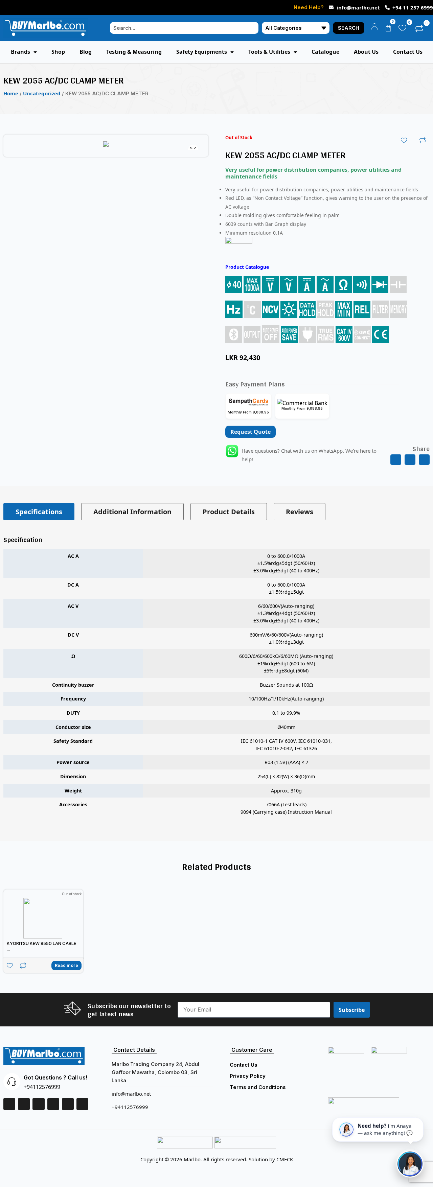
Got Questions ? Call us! (55, 1077)
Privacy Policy (248, 1076)
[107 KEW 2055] (106, 145)
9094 (246, 812)
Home (10, 93)
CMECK (284, 1159)
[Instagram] (53, 1104)
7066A (273, 804)
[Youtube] (82, 1104)
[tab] (38, 511)
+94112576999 (42, 1087)
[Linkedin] (24, 1104)
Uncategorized (42, 93)
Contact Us (243, 1065)
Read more (66, 965)
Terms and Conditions (258, 1087)
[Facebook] (9, 1104)
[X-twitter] (38, 1104)
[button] (395, 459)
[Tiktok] (68, 1104)
